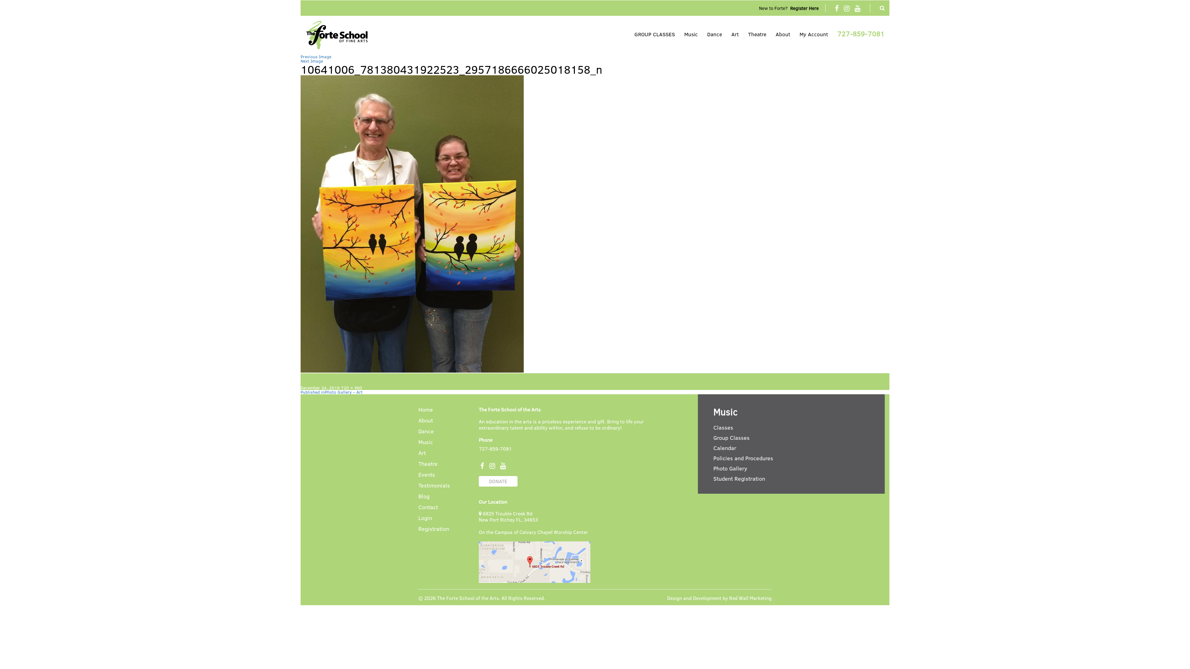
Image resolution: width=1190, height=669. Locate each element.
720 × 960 (351, 388)
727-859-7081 (861, 33)
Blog (424, 496)
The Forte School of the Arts (468, 598)
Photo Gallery (730, 468)
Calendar (724, 448)
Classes (723, 427)
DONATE (498, 481)
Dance (714, 34)
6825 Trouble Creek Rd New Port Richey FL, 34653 (508, 516)
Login (425, 518)
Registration (433, 529)
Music (691, 34)
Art (735, 34)
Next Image (312, 61)
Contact (428, 507)
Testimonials (434, 486)
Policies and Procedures (743, 458)
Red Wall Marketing (750, 598)
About (783, 34)
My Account (814, 34)
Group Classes (731, 437)
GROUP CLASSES (654, 34)
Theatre (757, 34)
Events (426, 475)
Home (425, 410)
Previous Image (316, 56)
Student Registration (739, 478)
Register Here (804, 8)
